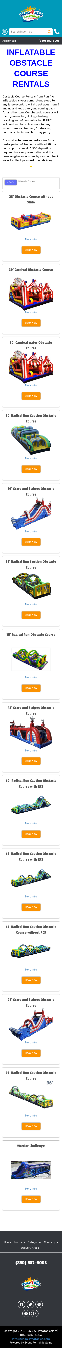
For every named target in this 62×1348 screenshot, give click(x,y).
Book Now (31, 249)
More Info (31, 239)
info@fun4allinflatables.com (31, 1339)
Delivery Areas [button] (30, 1247)
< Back (10, 182)
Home (7, 1242)
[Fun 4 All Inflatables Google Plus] (39, 1304)
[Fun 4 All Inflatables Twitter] (30, 1304)
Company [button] (50, 1242)
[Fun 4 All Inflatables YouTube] (26, 1313)
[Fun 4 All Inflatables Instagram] (35, 1313)
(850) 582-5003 (49, 40)
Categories (34, 1242)
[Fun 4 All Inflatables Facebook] (21, 1304)
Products (19, 1242)
